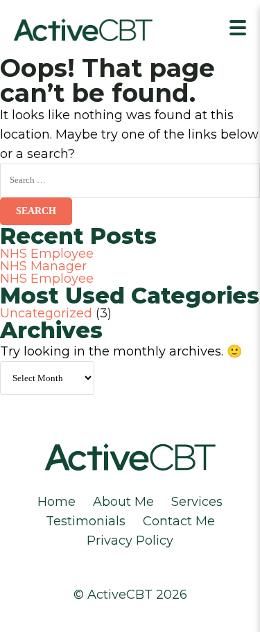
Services (197, 501)
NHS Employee (47, 253)
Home (56, 501)
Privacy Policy (130, 540)
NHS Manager (43, 266)
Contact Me (179, 521)
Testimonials (85, 521)
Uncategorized (46, 313)
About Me (123, 501)
